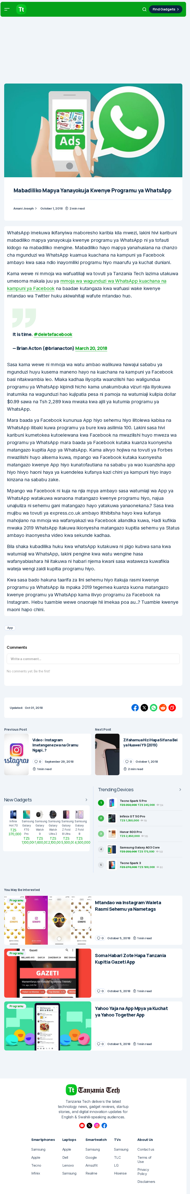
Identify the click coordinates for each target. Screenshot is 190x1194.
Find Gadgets (164, 9)
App (10, 628)
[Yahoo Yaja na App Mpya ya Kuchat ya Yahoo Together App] (47, 1026)
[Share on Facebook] (135, 707)
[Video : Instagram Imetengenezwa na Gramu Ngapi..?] (16, 754)
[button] (7, 9)
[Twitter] (89, 1125)
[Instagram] (97, 1125)
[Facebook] (104, 1125)
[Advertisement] (95, 51)
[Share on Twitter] (144, 707)
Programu (16, 900)
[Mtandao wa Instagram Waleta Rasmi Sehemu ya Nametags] (47, 920)
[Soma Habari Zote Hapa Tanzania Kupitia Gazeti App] (47, 973)
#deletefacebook (53, 334)
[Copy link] (172, 707)
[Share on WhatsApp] (153, 707)
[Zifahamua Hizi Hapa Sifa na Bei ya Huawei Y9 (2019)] (107, 754)
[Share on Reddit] (163, 707)
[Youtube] (82, 1125)
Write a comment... (26, 659)
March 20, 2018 (91, 348)
